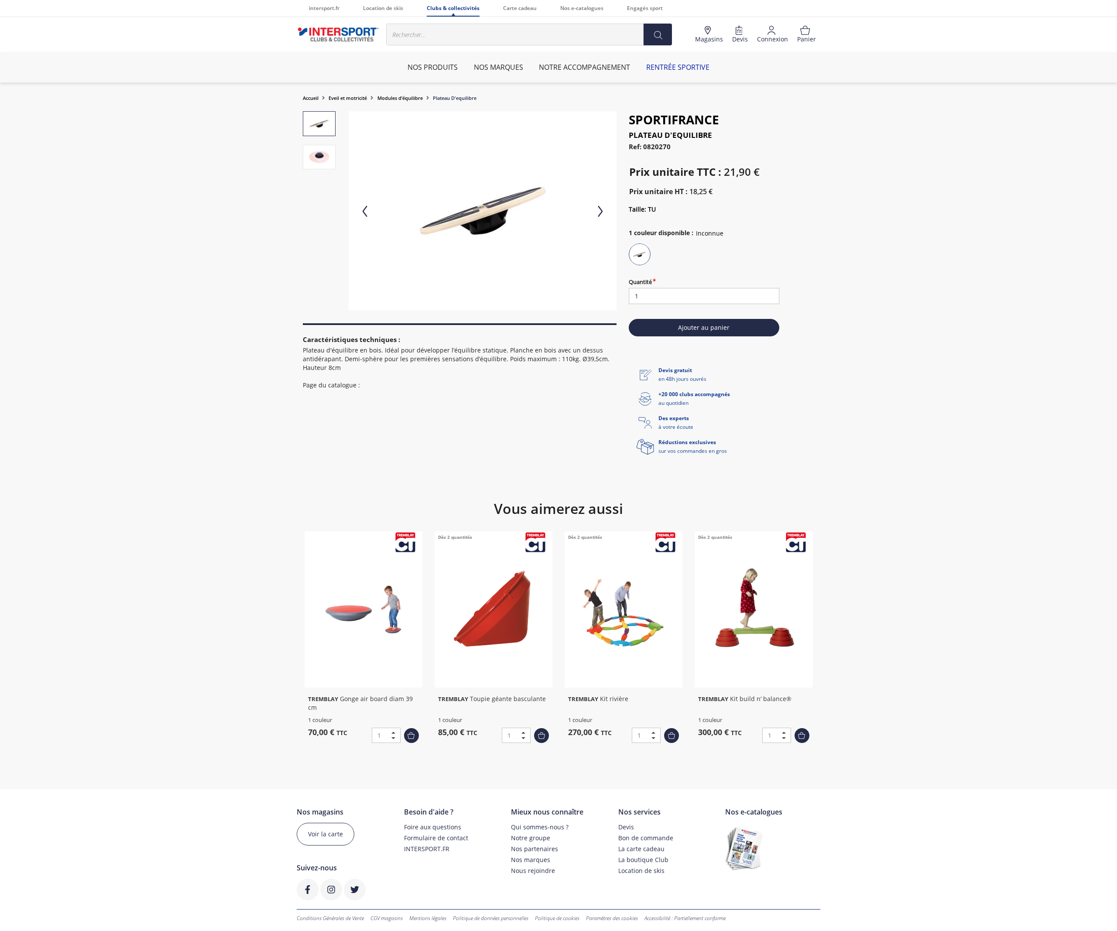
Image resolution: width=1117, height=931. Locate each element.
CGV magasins (386, 918)
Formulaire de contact (436, 838)
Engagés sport (645, 8)
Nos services (639, 812)
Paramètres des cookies (612, 918)
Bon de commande (645, 838)
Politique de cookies (557, 918)
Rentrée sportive (677, 67)
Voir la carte (325, 834)
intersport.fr (324, 8)
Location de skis (383, 8)
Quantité (640, 282)
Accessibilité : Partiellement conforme (685, 918)
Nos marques (530, 860)
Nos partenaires (534, 849)
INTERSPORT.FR (426, 849)
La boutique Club (643, 860)
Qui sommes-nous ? (540, 827)
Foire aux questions (432, 827)
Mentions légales (427, 918)
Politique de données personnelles (490, 918)
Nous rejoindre (533, 870)
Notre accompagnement (584, 67)
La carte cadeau (641, 849)
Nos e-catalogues (581, 8)
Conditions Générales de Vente (330, 918)
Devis (626, 827)
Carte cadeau (520, 8)
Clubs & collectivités (453, 8)
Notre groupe (530, 838)
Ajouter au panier (704, 327)
